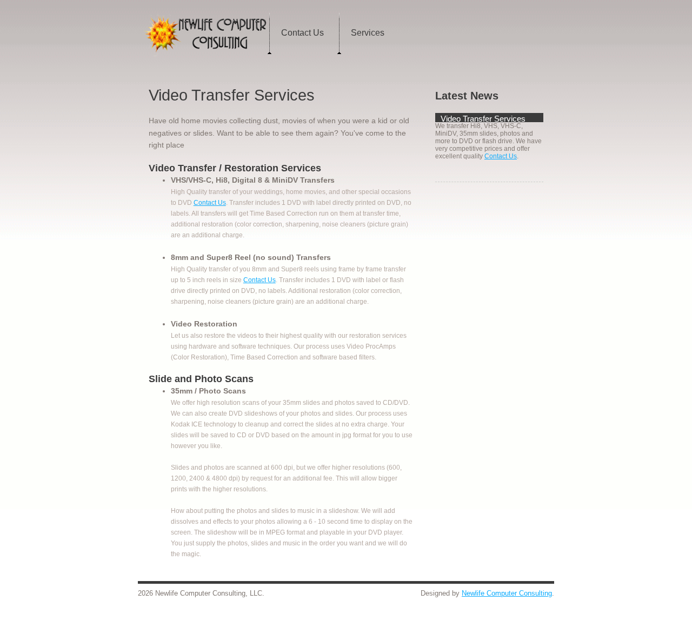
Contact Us (302, 32)
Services (367, 32)
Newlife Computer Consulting (507, 593)
